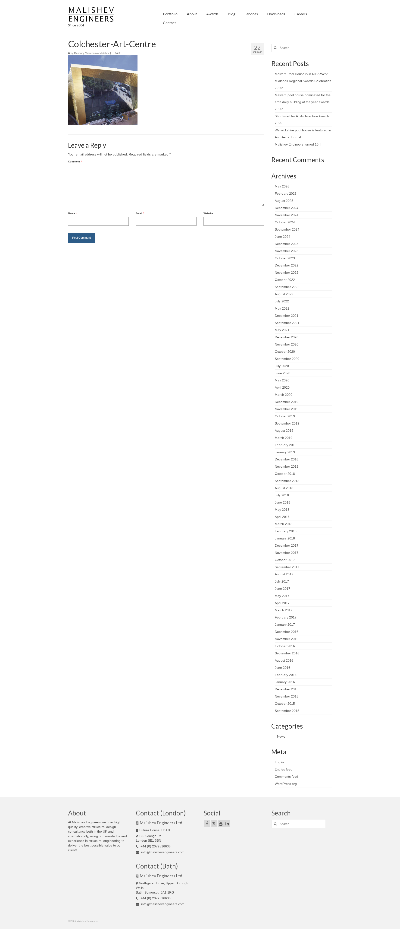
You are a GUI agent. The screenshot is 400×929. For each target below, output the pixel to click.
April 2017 (282, 603)
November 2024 (286, 215)
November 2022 (286, 272)
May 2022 (282, 308)
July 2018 (282, 495)
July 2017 (282, 581)
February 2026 (286, 193)
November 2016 (286, 639)
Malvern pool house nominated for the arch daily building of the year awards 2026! (303, 102)
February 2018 (286, 531)
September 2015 (287, 711)
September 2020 (287, 359)
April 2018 (282, 517)
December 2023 (286, 244)
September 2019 (287, 423)
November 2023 (286, 251)
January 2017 (285, 624)
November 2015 (286, 696)
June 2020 (282, 373)
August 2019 (284, 430)
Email (140, 213)
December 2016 (286, 632)
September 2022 (287, 287)
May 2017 (282, 596)
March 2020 (283, 394)
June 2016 (282, 667)
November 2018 (286, 466)
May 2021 (282, 330)
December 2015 (286, 689)
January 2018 (285, 538)
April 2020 (282, 387)
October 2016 (285, 646)
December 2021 (286, 315)
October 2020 (285, 351)
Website (208, 213)
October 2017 (285, 560)
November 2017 (286, 553)
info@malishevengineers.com (162, 852)
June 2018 (282, 502)
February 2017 (286, 617)
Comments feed (286, 776)
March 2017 (283, 610)
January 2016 (285, 682)
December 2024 (286, 208)
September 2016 (287, 653)
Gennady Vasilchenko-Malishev (91, 53)
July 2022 (282, 301)
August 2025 (284, 201)
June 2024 (282, 236)
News (281, 736)
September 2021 (287, 323)
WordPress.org (286, 784)
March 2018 (283, 524)
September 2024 (287, 229)
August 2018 (284, 488)
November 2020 (286, 344)
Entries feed (283, 769)
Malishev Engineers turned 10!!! (298, 144)
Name (72, 213)
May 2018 (282, 509)
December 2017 (286, 545)
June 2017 (282, 588)
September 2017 (287, 567)
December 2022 (286, 265)
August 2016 (284, 660)
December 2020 (286, 337)
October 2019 (285, 416)
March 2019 (283, 438)
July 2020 (282, 366)
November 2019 (286, 409)
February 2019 (286, 445)
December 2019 (286, 402)
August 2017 (284, 574)
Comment (75, 161)
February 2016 (286, 675)
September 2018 (287, 481)
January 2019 (285, 452)
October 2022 (285, 280)
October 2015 (285, 703)
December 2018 (286, 459)
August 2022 (284, 294)
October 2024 (285, 222)
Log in (279, 762)
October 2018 (285, 474)
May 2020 (282, 380)
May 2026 (282, 186)
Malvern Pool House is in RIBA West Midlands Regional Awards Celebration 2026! (303, 81)
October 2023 (285, 258)
